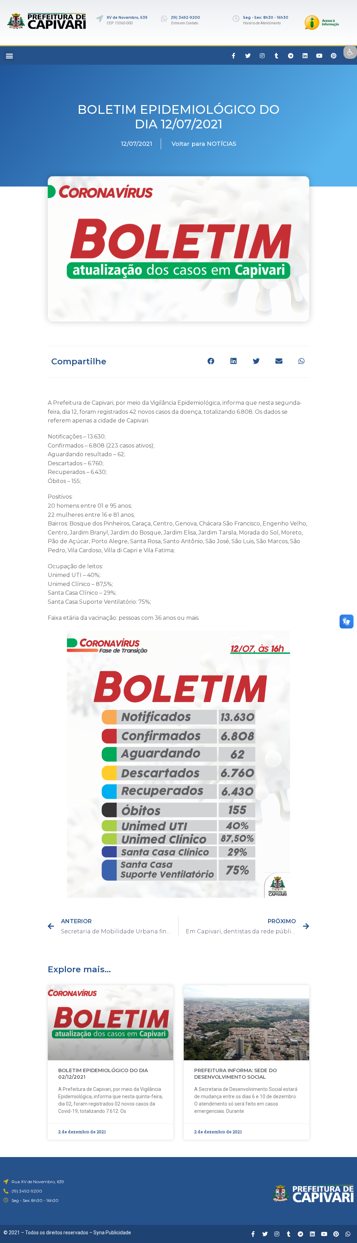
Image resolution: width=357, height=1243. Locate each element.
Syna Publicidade (112, 1232)
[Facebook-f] (233, 55)
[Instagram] (262, 55)
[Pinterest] (333, 55)
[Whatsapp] (348, 1234)
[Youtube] (319, 55)
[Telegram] (290, 55)
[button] (9, 55)
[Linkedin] (305, 55)
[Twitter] (247, 55)
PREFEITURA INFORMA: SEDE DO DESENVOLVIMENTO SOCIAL (235, 1073)
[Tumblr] (276, 55)
